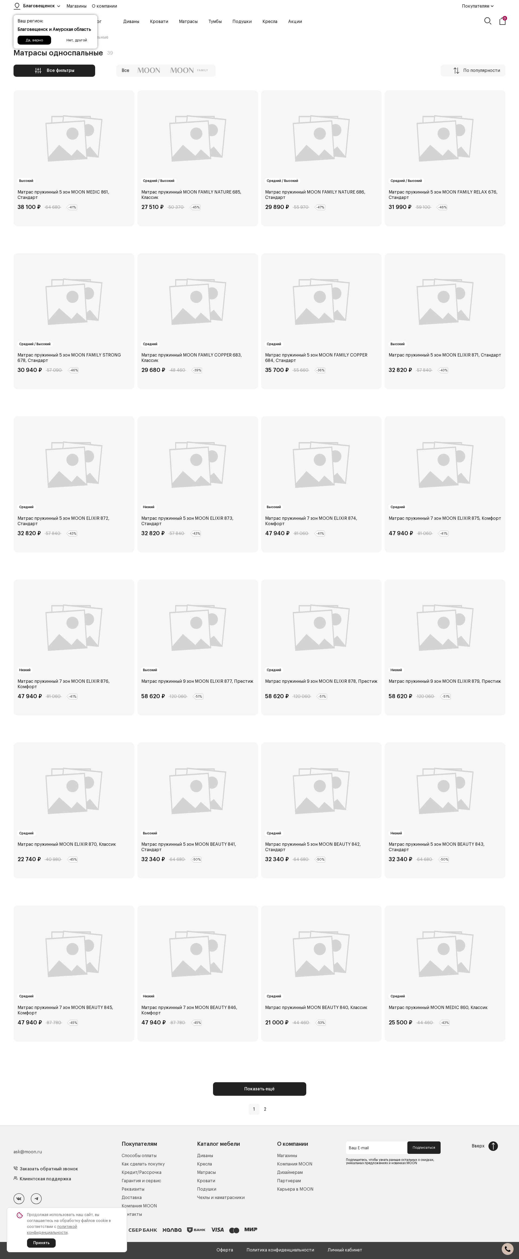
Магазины (76, 6)
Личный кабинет (345, 1250)
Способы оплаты (139, 1156)
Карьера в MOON (295, 1189)
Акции (295, 21)
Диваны (131, 21)
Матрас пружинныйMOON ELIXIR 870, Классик (67, 844)
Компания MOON (139, 1206)
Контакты (132, 1214)
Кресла (269, 21)
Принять (41, 1243)
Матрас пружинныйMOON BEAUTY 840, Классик (316, 1007)
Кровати (159, 21)
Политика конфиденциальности (280, 1250)
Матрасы (188, 21)
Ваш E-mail (359, 1148)
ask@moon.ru (28, 1152)
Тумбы (215, 21)
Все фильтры (60, 70)
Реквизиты (133, 1189)
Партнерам (289, 1181)
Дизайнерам (290, 1172)
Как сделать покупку (143, 1164)
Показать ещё (259, 1089)
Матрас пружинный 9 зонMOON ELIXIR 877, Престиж (197, 681)
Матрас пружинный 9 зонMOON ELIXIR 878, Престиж (321, 681)
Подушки (242, 21)
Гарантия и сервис (141, 1181)
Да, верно (34, 40)
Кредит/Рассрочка (141, 1172)
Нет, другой (76, 40)
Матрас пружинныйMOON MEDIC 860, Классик (438, 1007)
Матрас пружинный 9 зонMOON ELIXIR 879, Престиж (445, 681)
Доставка (132, 1197)
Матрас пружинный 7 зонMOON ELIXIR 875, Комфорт (445, 518)
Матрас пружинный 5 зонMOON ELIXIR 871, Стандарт (445, 355)
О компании (104, 6)
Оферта (225, 1250)
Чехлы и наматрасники (221, 1197)
